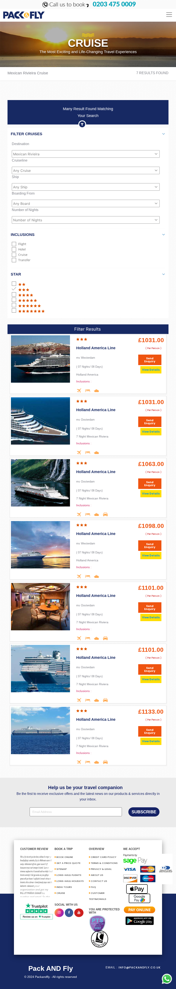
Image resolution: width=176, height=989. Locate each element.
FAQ (93, 887)
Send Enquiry (149, 360)
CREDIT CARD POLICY (103, 857)
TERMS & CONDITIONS (104, 863)
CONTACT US (99, 881)
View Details (151, 370)
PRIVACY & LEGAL (101, 869)
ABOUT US (97, 875)
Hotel (22, 249)
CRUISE (60, 893)
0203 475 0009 (114, 4)
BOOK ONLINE (64, 857)
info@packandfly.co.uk (139, 967)
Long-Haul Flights (68, 875)
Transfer (24, 260)
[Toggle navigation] (169, 14)
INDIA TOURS (64, 887)
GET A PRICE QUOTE (68, 863)
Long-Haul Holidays (70, 881)
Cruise (22, 255)
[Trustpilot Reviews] (36, 910)
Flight (22, 244)
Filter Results (87, 329)
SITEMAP (61, 869)
